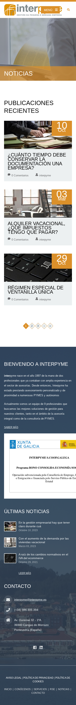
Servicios (40, 689)
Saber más (11, 427)
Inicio (8, 689)
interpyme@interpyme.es (30, 599)
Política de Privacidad (38, 677)
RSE (52, 689)
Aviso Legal (13, 677)
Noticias (63, 689)
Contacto (38, 693)
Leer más (25, 573)
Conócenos (23, 689)
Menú (48, 10)
